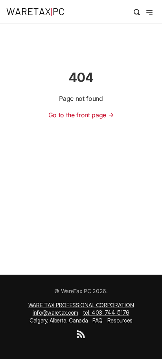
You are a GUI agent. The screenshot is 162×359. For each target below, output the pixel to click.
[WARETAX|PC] (43, 12)
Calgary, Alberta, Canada (58, 320)
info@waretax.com (55, 312)
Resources (120, 320)
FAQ (97, 320)
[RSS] (81, 336)
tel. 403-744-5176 (106, 312)
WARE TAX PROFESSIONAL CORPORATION (81, 305)
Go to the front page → (81, 115)
